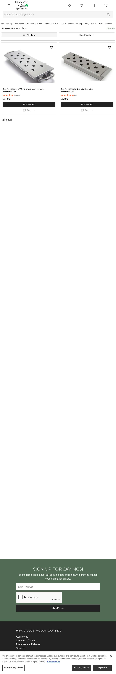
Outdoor (30, 24)
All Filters (31, 35)
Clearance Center (25, 640)
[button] (9, 5)
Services (20, 648)
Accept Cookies (81, 668)
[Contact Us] (93, 5)
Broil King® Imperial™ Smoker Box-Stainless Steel (23, 89)
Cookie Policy (53, 662)
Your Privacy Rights (13, 668)
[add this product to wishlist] (51, 47)
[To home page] (21, 5)
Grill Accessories (104, 24)
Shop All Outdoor (44, 24)
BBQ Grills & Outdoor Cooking (68, 24)
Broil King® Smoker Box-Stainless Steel (77, 89)
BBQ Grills (89, 24)
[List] (69, 5)
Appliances (19, 24)
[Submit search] (108, 14)
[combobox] (87, 35)
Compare (31, 110)
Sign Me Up (58, 608)
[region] (58, 662)
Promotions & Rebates (28, 644)
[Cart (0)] (105, 5)
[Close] (111, 656)
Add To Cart (29, 104)
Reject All (102, 668)
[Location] (81, 5)
